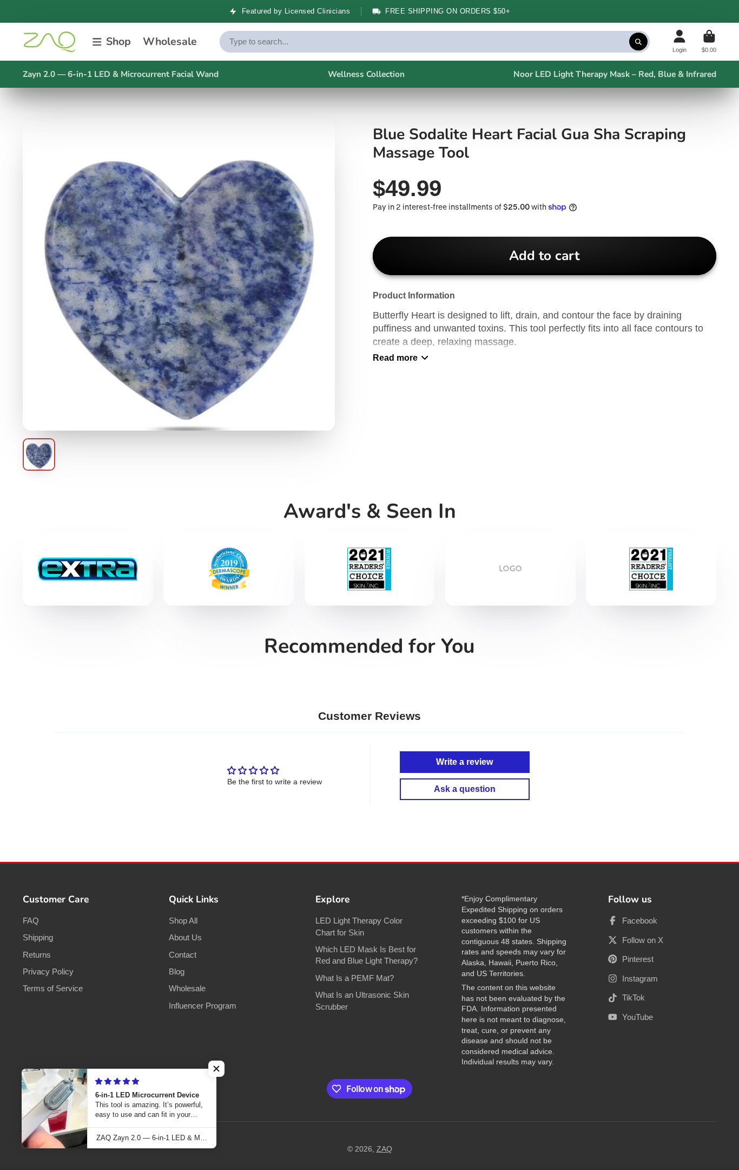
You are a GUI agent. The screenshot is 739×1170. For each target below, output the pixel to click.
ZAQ (384, 1149)
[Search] (638, 41)
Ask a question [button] (465, 789)
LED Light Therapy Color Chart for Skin (359, 926)
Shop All (183, 920)
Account (679, 41)
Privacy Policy (48, 971)
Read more (395, 357)
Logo (50, 42)
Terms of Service (53, 988)
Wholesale (170, 41)
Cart (709, 41)
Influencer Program (202, 1005)
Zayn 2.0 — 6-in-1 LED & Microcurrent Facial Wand (121, 74)
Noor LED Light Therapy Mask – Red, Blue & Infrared (614, 74)
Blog (176, 971)
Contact (182, 954)
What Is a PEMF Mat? (354, 978)
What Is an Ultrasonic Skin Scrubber (362, 1000)
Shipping (38, 937)
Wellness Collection (366, 74)
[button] (216, 1069)
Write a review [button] (464, 761)
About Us (185, 937)
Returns (37, 954)
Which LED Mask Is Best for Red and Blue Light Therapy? (366, 955)
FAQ (31, 920)
